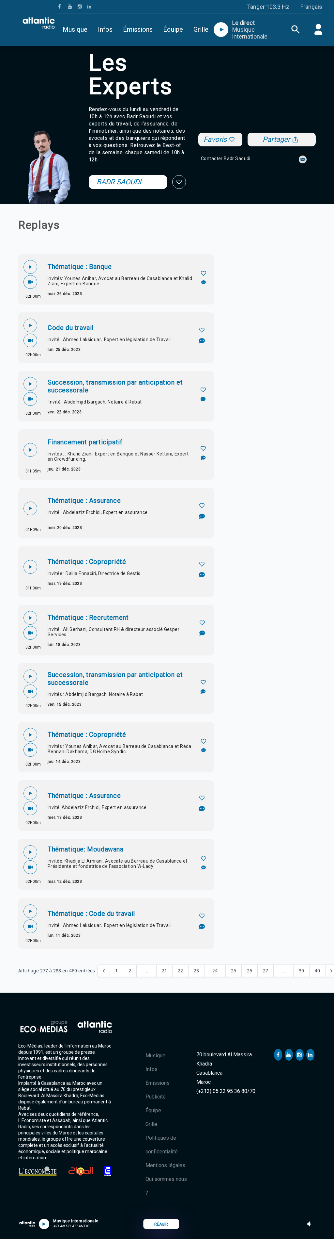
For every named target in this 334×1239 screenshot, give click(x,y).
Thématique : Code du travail (91, 913)
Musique (75, 29)
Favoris (215, 139)
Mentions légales (165, 1165)
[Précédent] (104, 971)
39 (301, 970)
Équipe (173, 29)
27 (265, 970)
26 (249, 970)
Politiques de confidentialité (161, 1145)
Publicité (155, 1097)
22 (180, 970)
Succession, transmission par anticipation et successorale (115, 386)
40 (317, 970)
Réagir (161, 1224)
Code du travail (71, 328)
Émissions (138, 29)
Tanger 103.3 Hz (268, 6)
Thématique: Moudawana (86, 849)
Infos (105, 29)
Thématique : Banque (80, 267)
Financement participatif (85, 442)
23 (196, 970)
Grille (200, 29)
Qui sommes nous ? (166, 1186)
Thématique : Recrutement (88, 617)
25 (233, 970)
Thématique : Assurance (84, 500)
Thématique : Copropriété (87, 562)
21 (164, 970)
